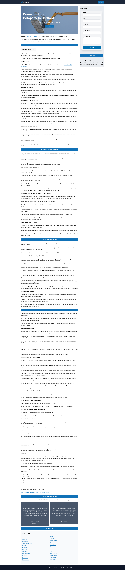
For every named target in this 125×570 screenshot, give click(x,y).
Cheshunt (24, 547)
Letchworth (52, 538)
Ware (22, 492)
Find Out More (49, 309)
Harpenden (25, 557)
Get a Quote (48, 26)
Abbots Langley (53, 540)
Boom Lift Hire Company (32, 36)
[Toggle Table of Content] (33, 49)
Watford (52, 546)
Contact (101, 2)
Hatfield (47, 492)
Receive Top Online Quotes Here (49, 239)
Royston (52, 551)
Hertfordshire (53, 544)
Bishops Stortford (26, 553)
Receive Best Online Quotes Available (49, 149)
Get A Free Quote (49, 528)
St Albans (24, 555)
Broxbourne (32, 492)
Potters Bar (25, 549)
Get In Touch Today (49, 44)
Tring (51, 561)
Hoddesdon (26, 492)
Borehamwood (25, 559)
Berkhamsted (53, 559)
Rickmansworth (53, 555)
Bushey (52, 542)
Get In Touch (92, 55)
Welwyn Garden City (40, 492)
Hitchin (51, 536)
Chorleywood (53, 557)
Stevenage (24, 551)
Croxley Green (53, 553)
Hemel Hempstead (54, 549)
